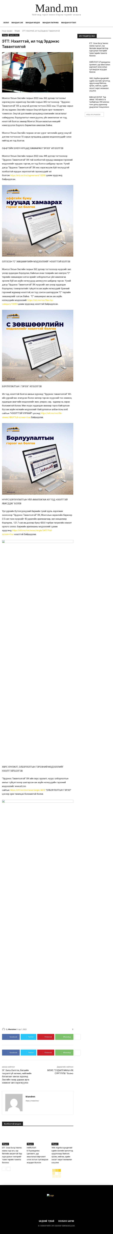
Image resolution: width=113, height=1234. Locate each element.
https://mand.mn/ (32, 1101)
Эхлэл (6, 23)
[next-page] (8, 1169)
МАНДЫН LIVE (17, 23)
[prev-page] (4, 1169)
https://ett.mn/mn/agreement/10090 (27, 175)
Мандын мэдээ (33, 23)
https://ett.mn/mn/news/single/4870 (27, 790)
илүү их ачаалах (93, 114)
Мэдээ (17, 31)
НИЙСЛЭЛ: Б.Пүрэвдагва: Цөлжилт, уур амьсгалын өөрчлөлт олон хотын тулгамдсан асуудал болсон (99, 67)
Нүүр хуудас (7, 31)
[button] (107, 22)
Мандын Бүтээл (68, 23)
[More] (77, 1037)
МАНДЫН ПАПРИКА (51, 23)
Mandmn (12, 1029)
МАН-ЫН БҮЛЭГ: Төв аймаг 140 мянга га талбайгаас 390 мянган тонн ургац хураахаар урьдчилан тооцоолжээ (99, 102)
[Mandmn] (4, 1029)
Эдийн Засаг (14, 35)
